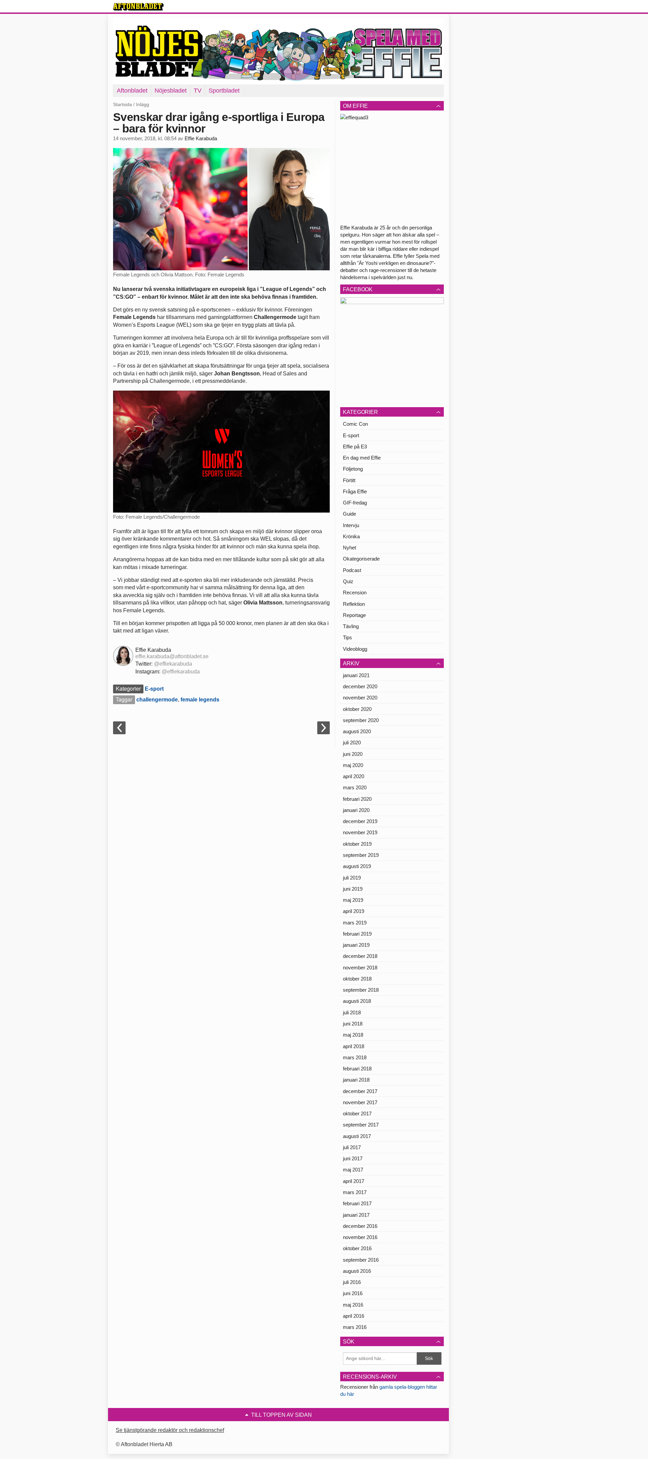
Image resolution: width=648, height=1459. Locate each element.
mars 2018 (355, 1057)
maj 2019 (353, 900)
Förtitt (349, 480)
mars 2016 (355, 1327)
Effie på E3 (355, 446)
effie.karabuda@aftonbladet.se (172, 656)
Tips (347, 637)
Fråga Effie (355, 491)
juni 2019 (352, 889)
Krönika (351, 536)
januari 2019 (356, 945)
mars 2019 (355, 922)
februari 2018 (357, 1068)
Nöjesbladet (171, 90)
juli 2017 (352, 1147)
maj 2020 (353, 765)
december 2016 (360, 1226)
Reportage (354, 615)
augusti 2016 (357, 1271)
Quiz (348, 581)
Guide (349, 514)
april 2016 (353, 1316)
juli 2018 (352, 1012)
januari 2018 (356, 1080)
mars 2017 (355, 1192)
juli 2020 (352, 742)
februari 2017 (357, 1203)
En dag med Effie (362, 458)
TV (197, 90)
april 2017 (353, 1181)
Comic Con (355, 424)
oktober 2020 (357, 709)
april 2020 (353, 776)
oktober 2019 (357, 844)
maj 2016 (353, 1305)
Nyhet (349, 547)
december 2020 (360, 686)
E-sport (154, 689)
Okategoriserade (361, 559)
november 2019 (360, 832)
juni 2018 (352, 1024)
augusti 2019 (357, 866)
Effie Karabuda (201, 138)
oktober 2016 (357, 1248)
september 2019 (361, 855)
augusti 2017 (357, 1136)
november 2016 (360, 1237)
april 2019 (353, 911)
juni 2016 (352, 1293)
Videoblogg (355, 649)
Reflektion (354, 604)
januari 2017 (356, 1215)
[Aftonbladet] (138, 6)
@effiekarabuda (173, 664)
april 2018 (353, 1046)
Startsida (122, 104)
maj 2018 (353, 1035)
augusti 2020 (357, 731)
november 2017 (360, 1102)
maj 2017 (353, 1169)
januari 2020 (356, 810)
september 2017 (361, 1125)
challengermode (157, 699)
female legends (200, 699)
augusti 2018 (357, 1001)
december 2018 (360, 956)
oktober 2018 (357, 979)
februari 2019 (357, 934)
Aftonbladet (132, 90)
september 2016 (361, 1260)
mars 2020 (355, 787)
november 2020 (360, 697)
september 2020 (361, 720)
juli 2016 (352, 1282)
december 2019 (360, 821)
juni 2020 (352, 754)
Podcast (352, 570)
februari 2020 (357, 799)
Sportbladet (224, 90)
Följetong (353, 469)
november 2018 (360, 967)
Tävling (351, 626)
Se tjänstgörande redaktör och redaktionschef (170, 1430)
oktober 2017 (357, 1113)
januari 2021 (356, 675)
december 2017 (360, 1091)
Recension (355, 592)
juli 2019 (352, 878)
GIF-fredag (355, 502)
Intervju (351, 525)
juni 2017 (352, 1158)
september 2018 (361, 990)
